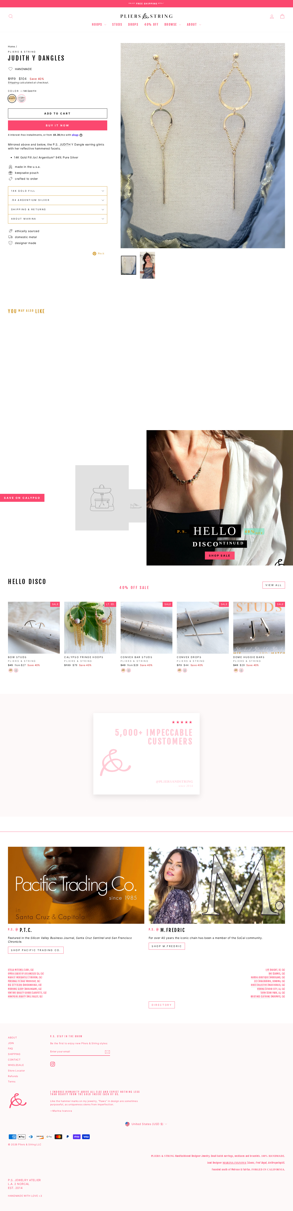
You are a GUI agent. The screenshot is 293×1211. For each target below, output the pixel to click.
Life (267, 970)
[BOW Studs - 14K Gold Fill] (11, 670)
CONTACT (14, 1059)
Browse (171, 24)
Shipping (13, 82)
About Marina (23, 218)
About (192, 24)
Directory (162, 1004)
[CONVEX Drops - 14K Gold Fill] (179, 670)
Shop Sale (220, 555)
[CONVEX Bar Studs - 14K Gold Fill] (123, 670)
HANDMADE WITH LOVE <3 (25, 1195)
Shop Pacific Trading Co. (36, 950)
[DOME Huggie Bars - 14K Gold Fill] (236, 670)
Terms (12, 1081)
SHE (270, 973)
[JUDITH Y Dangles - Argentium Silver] (16, 406)
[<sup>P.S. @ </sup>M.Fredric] (217, 885)
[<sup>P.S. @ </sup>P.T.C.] (76, 885)
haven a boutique (259, 977)
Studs (117, 24)
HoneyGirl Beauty (17, 996)
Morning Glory (16, 989)
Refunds (13, 1076)
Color (22, 91)
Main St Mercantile (18, 977)
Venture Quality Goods (19, 992)
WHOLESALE (16, 1065)
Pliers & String (22, 51)
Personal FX (14, 981)
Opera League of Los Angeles (22, 973)
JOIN (11, 1043)
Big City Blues (15, 985)
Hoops (97, 24)
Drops (133, 24)
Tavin (263, 992)
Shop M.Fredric (167, 946)
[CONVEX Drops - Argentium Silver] (185, 670)
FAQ (10, 1048)
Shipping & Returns (28, 209)
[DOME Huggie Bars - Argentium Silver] (241, 670)
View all (273, 585)
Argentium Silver (22, 99)
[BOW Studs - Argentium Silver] (16, 670)
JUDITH (65, 144)
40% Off (151, 24)
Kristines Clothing (260, 996)
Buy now (41, 385)
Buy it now (57, 125)
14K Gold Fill (12, 99)
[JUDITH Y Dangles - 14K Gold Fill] (11, 406)
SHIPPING (14, 1054)
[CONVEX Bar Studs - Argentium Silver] (129, 670)
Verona (260, 989)
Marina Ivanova (234, 1162)
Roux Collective (259, 985)
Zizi (256, 981)
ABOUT (12, 1037)
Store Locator (16, 1070)
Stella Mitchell (16, 970)
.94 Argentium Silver (30, 200)
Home (11, 46)
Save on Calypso (22, 497)
